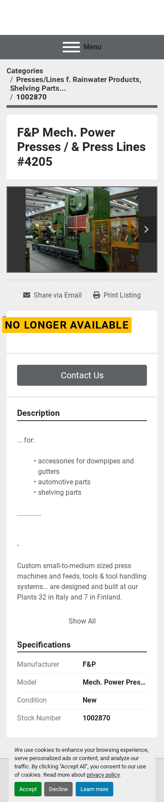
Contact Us (82, 375)
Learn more (94, 789)
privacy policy (103, 774)
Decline (58, 789)
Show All (82, 621)
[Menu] (71, 47)
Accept (28, 789)
